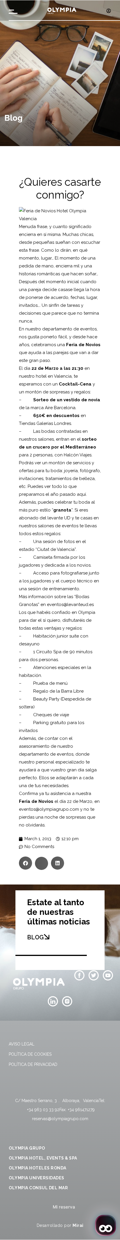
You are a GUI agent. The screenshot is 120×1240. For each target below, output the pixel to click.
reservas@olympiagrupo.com (60, 1118)
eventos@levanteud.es (70, 604)
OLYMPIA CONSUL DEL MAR (38, 1187)
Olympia (86, 612)
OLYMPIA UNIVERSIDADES (36, 1178)
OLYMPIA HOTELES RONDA (37, 1168)
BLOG (35, 937)
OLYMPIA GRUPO (27, 1148)
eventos (88, 329)
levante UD (58, 518)
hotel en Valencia (54, 376)
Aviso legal (21, 1044)
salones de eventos (58, 525)
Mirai (78, 1225)
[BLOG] (47, 937)
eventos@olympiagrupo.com (49, 809)
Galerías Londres (53, 423)
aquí (81, 494)
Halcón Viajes (77, 455)
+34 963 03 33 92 (43, 1109)
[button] (25, 863)
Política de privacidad (33, 1064)
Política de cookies (30, 1054)
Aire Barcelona (60, 407)
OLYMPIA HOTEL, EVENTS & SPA (43, 1158)
